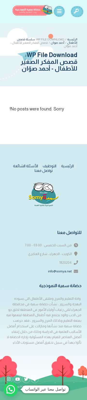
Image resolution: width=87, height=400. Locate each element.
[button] (10, 389)
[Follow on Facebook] (35, 379)
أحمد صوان (57, 42)
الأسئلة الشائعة (25, 166)
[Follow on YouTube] (17, 379)
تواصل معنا (44, 170)
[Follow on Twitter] (26, 379)
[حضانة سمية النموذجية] (33, 10)
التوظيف (49, 166)
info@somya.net (60, 271)
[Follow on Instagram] (9, 379)
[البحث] (76, 11)
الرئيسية (72, 39)
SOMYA (24, 386)
